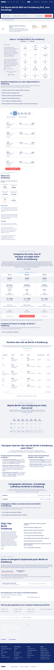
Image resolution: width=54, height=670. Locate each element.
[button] (25, 16)
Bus (11, 1)
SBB (2, 653)
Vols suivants (47, 392)
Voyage (41, 646)
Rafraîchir (26, 350)
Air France (29, 652)
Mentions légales (14, 666)
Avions (28, 646)
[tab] (11, 117)
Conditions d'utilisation (24, 666)
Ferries (17, 1)
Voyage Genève (43, 648)
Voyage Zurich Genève (45, 658)
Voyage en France (44, 650)
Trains (9, 1)
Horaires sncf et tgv (5, 657)
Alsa (15, 650)
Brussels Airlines (30, 655)
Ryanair (28, 657)
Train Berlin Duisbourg (5, 597)
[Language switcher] (29, 2)
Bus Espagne (16, 653)
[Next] (33, 113)
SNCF (2, 650)
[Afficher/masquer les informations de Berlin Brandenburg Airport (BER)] (51, 583)
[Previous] (11, 420)
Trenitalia (3, 655)
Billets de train (4, 646)
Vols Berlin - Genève (18, 609)
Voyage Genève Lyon (44, 653)
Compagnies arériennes (32, 650)
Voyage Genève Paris (44, 652)
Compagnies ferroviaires (6, 648)
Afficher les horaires (5, 202)
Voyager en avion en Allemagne (14, 617)
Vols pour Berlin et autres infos (33, 597)
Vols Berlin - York (30, 611)
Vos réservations (36, 1)
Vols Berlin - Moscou (31, 609)
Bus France (16, 655)
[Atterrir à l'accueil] (4, 2)
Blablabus (16, 648)
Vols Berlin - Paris (4, 609)
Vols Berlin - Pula (17, 611)
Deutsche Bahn (4, 652)
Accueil (2, 617)
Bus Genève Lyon (17, 652)
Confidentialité (33, 666)
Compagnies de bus (18, 657)
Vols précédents (7, 392)
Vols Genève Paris (31, 648)
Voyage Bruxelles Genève (45, 655)
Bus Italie (16, 658)
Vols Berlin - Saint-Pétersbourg (46, 609)
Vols (14, 1)
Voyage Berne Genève (44, 657)
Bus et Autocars (17, 646)
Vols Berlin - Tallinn (4, 611)
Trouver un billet (5, 188)
